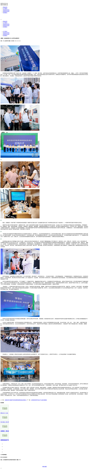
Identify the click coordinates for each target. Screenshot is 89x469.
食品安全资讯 (6, 9)
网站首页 (5, 7)
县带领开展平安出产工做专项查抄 (39, 400)
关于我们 (5, 8)
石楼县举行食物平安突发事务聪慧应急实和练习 (16, 400)
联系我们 (5, 12)
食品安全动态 (6, 11)
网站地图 (44, 466)
